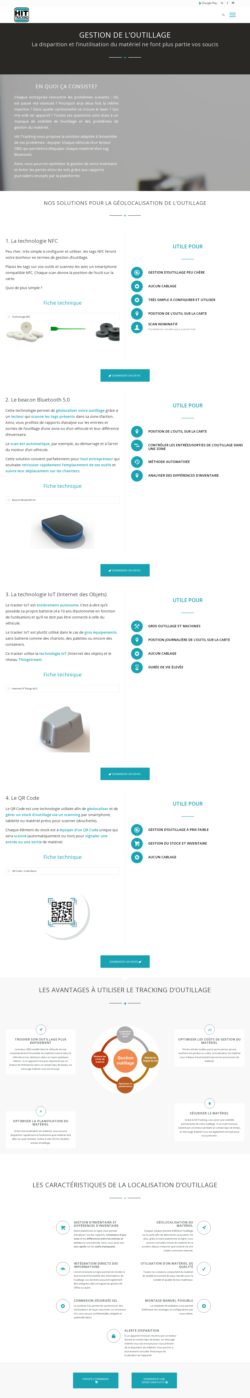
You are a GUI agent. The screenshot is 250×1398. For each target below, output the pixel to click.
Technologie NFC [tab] (21, 316)
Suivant (111, 331)
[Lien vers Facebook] (227, 2)
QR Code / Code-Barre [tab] (24, 871)
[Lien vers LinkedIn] (222, 2)
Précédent (13, 331)
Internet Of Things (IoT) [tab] (24, 688)
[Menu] (231, 15)
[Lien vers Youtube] (233, 2)
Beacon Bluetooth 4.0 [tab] (24, 500)
